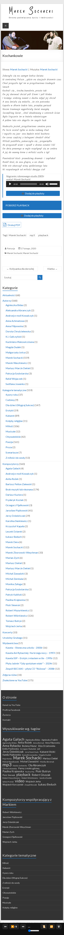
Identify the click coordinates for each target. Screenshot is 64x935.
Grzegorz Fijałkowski (17, 505)
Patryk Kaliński (14, 594)
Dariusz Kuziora (14, 494)
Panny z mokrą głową (28, 768)
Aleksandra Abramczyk (18, 310)
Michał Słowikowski (10, 762)
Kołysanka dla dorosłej (20, 268)
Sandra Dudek (45, 778)
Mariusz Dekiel (14, 563)
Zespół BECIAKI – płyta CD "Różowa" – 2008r (30, 668)
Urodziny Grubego (12, 637)
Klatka (52, 268)
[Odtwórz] (10, 184)
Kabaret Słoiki (47, 751)
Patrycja (11, 248)
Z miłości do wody (15, 457)
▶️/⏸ (14, 926)
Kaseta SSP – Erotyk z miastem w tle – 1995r (29, 658)
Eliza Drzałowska (46, 746)
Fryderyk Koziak (14, 499)
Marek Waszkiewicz (16, 362)
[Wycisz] (47, 184)
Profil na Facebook (11, 710)
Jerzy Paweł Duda (32, 752)
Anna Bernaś (38, 743)
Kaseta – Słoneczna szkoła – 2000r (24, 647)
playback (43, 235)
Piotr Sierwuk (8, 775)
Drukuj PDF (13, 224)
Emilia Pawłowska (10, 749)
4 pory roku (12, 394)
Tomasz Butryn (14, 620)
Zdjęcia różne (9, 674)
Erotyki (10, 410)
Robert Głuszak (41, 775)
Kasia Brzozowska (30, 755)
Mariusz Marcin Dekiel (18, 368)
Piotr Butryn (43, 771)
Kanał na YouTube (11, 705)
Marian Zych (12, 557)
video (19, 780)
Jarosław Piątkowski (17, 510)
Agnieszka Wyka (9, 743)
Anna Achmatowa (15, 320)
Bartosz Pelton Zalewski (19, 484)
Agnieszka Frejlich (49, 740)
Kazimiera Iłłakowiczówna (20, 341)
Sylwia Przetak (8, 782)
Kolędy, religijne (14, 420)
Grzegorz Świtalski (28, 749)
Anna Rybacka (11, 745)
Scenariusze (12, 452)
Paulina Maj (29, 772)
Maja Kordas (7, 759)
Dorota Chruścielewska (18, 331)
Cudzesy (10, 399)
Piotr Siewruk (13, 605)
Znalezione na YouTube (14, 680)
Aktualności (8, 295)
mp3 (32, 235)
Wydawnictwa (10, 643)
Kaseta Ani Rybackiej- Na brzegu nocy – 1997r (30, 652)
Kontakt (6, 719)
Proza (9, 447)
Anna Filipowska (14, 326)
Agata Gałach (13, 468)
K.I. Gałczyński (14, 336)
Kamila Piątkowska (11, 754)
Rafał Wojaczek (14, 378)
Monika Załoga (14, 584)
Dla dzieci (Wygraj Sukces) (20, 405)
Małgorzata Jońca (15, 352)
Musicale (10, 431)
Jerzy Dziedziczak (15, 515)
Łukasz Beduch (14, 536)
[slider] (54, 184)
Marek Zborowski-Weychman (22, 552)
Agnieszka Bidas (14, 305)
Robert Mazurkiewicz (17, 610)
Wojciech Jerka (14, 626)
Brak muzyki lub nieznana (19, 489)
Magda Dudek (13, 347)
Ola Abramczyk (37, 765)
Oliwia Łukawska (9, 768)
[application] (33, 184)
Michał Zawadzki (15, 573)
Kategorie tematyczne (14, 390)
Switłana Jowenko (15, 383)
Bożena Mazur (29, 745)
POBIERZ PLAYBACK (17, 205)
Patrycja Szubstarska (17, 373)
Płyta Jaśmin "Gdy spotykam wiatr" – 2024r (29, 663)
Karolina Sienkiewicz (17, 520)
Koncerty (7, 632)
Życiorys (6, 715)
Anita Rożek (12, 478)
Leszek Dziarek (14, 531)
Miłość (9, 426)
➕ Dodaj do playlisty (32, 193)
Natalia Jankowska (20, 766)
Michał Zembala (14, 578)
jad (38, 749)
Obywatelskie (13, 436)
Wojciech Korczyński (12, 784)
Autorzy (6, 300)
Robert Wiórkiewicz (16, 615)
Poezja (9, 441)
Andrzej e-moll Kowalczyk (20, 315)
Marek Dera (12, 541)
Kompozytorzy (10, 463)
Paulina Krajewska (15, 599)
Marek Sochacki (18, 69)
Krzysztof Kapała (15, 526)
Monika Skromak (47, 762)
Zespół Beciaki (31, 785)
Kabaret (10, 415)
